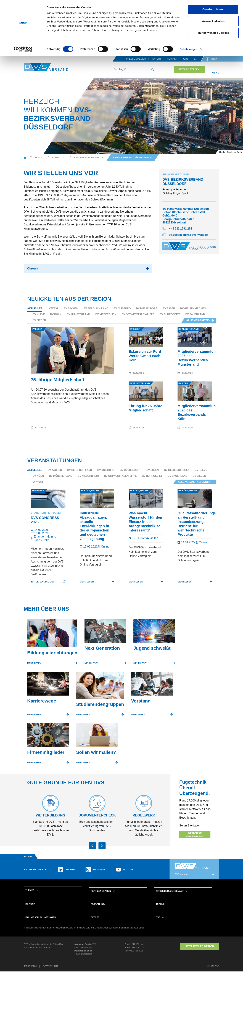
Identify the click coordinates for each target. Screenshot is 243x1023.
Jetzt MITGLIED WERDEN (200, 946)
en (195, 59)
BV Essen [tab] (169, 308)
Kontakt (172, 59)
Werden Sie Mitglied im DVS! (195, 835)
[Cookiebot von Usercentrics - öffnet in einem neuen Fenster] (23, 49)
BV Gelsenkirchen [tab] (193, 308)
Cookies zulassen (213, 9)
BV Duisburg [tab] (122, 308)
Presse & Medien (136, 59)
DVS (158, 917)
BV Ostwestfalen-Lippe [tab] (138, 314)
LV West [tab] (52, 308)
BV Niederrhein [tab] (105, 314)
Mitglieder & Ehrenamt (170, 891)
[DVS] (25, 157)
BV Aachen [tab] (71, 308)
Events (95, 917)
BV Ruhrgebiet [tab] (170, 314)
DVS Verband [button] (181, 874)
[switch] (103, 49)
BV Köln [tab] (55, 314)
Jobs (185, 59)
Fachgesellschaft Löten (40, 917)
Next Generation (101, 891)
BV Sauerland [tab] (195, 314)
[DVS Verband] (46, 67)
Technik (160, 904)
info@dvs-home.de (134, 951)
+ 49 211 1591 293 (180, 228)
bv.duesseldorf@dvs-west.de (188, 234)
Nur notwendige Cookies (213, 32)
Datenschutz (50, 966)
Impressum (30, 966)
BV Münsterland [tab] (78, 314)
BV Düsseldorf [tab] (146, 308)
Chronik (32, 268)
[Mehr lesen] (52, 634)
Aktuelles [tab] (34, 308)
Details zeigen (188, 49)
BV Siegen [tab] (39, 320)
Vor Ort (156, 59)
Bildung (30, 904)
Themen (30, 890)
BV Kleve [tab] (39, 314)
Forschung (98, 904)
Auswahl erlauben (213, 21)
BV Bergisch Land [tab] (95, 308)
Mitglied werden (189, 69)
